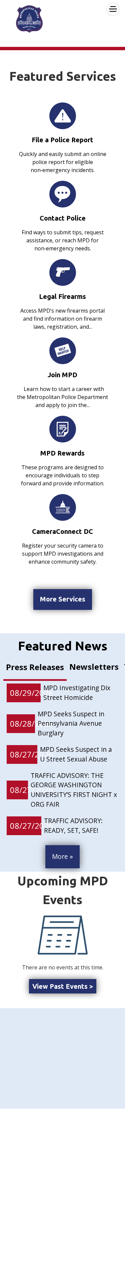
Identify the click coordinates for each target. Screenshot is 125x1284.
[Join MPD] (62, 350)
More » (62, 856)
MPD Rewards (62, 453)
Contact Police (63, 218)
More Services (62, 599)
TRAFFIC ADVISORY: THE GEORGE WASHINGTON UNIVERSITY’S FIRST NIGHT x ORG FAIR (74, 790)
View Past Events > (62, 986)
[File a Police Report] (62, 115)
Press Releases (35, 666)
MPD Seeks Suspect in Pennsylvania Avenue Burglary (71, 723)
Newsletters (94, 666)
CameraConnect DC (62, 531)
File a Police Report (62, 140)
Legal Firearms (62, 296)
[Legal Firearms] (62, 272)
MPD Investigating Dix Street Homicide (76, 692)
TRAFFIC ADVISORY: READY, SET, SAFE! (73, 825)
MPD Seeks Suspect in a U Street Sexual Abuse (76, 754)
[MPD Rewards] (62, 429)
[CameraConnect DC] (62, 507)
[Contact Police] (62, 194)
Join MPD (62, 375)
